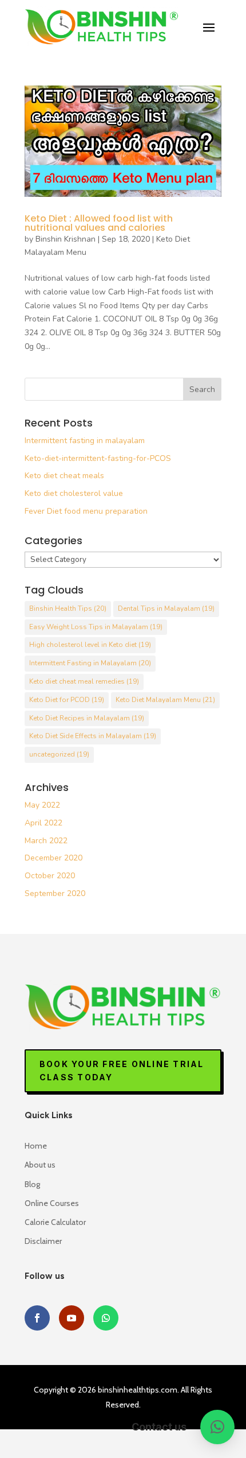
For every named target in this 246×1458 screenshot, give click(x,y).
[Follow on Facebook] (37, 1318)
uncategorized (59, 754)
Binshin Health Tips (67, 608)
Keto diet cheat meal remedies (84, 681)
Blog (32, 1184)
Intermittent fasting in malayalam (85, 440)
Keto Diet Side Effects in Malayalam (92, 735)
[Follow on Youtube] (71, 1318)
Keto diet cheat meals (64, 475)
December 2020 (53, 857)
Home (36, 1146)
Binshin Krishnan (65, 239)
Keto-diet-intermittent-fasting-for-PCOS (98, 458)
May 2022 (42, 805)
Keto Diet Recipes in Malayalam (86, 718)
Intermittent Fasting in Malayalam (90, 663)
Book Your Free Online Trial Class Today (121, 1071)
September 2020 (55, 893)
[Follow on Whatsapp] (105, 1318)
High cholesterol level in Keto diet (90, 644)
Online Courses (52, 1203)
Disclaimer (43, 1241)
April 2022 (43, 822)
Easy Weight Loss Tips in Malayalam (95, 626)
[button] (217, 1427)
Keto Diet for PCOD (66, 699)
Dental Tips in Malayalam (166, 608)
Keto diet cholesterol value (74, 493)
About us (40, 1165)
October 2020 (50, 875)
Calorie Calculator (55, 1222)
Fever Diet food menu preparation (86, 511)
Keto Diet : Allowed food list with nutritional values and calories (99, 223)
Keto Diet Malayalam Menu (165, 699)
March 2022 (46, 840)
